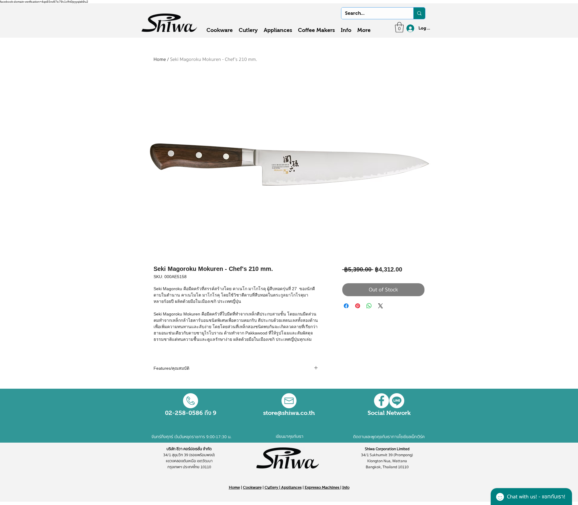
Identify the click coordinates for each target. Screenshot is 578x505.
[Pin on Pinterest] (357, 305)
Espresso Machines (322, 487)
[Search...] (419, 13)
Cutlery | (273, 487)
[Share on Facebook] (346, 305)
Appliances (291, 487)
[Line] (396, 400)
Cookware (252, 487)
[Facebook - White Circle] (381, 400)
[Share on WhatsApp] (369, 305)
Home (160, 59)
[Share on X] (380, 305)
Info (346, 487)
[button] (399, 27)
